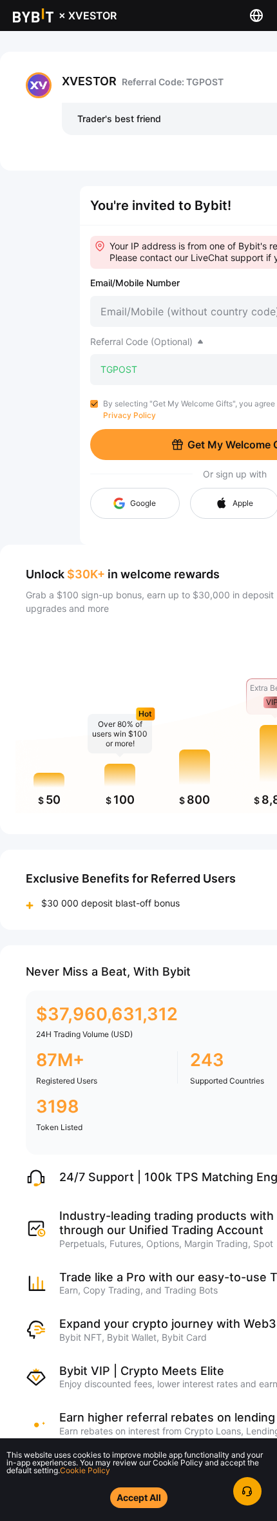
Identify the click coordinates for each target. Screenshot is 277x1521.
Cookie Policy (85, 1470)
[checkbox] (94, 404)
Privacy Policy (129, 415)
